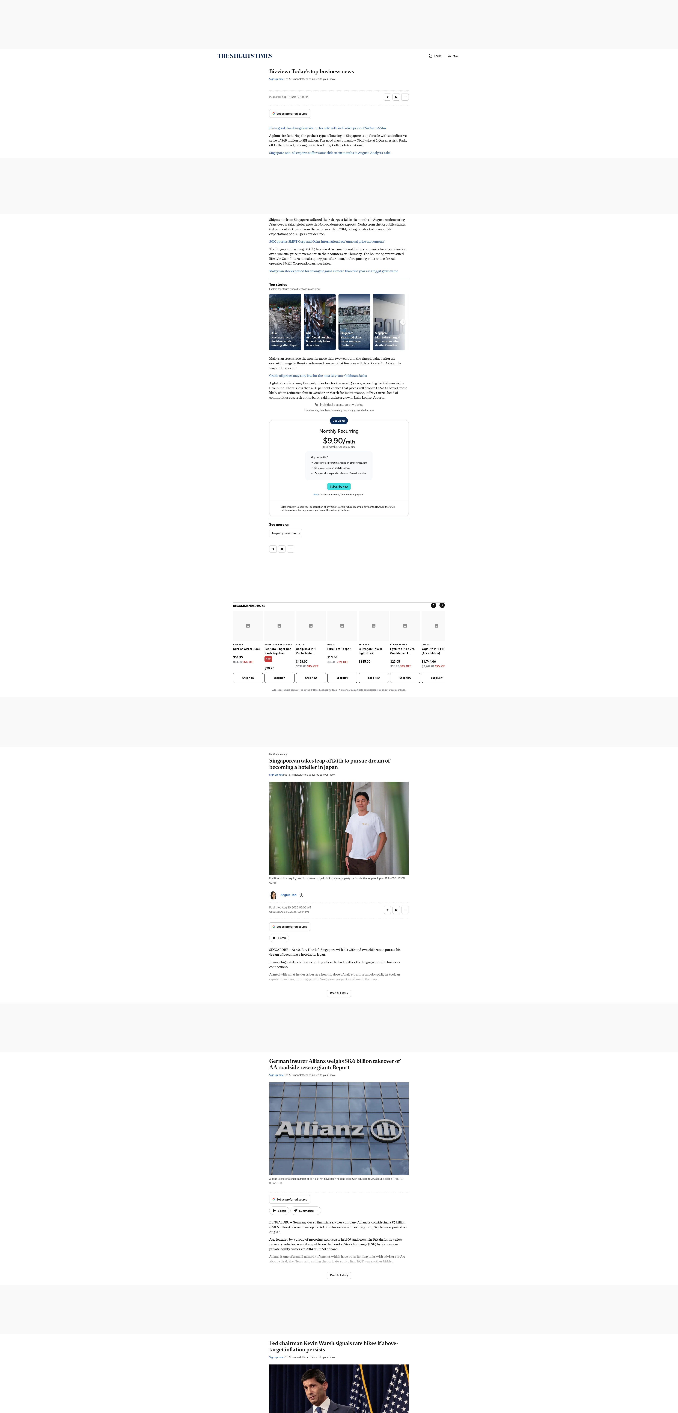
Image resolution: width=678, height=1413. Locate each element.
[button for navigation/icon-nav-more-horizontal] (405, 97)
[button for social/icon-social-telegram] (387, 97)
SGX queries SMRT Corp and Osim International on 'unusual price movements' (327, 241)
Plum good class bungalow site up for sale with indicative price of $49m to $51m (327, 127)
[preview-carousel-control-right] (403, 322)
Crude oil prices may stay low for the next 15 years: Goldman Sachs (318, 375)
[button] (435, 56)
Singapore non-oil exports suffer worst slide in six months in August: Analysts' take (330, 152)
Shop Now (248, 677)
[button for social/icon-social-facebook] (396, 97)
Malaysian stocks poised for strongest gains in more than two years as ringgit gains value (333, 270)
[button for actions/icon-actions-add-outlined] (301, 895)
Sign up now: (276, 79)
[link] (245, 56)
